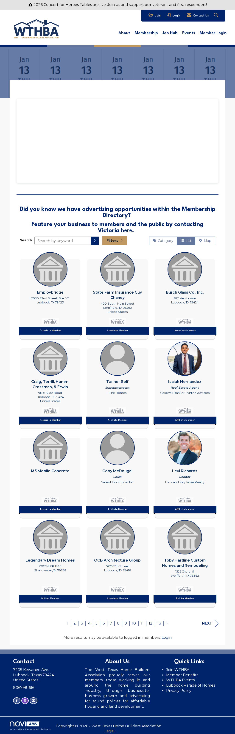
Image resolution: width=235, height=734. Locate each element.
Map (206, 241)
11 (142, 623)
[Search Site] (217, 16)
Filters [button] (112, 240)
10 (134, 623)
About (124, 33)
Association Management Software (30, 729)
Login (167, 637)
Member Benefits (182, 675)
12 (150, 623)
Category (164, 241)
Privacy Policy (179, 690)
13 (159, 623)
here (126, 231)
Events (188, 33)
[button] (95, 241)
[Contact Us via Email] (33, 700)
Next (207, 623)
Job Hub (170, 33)
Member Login (213, 33)
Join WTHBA (177, 670)
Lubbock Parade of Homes (190, 685)
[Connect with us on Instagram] (25, 700)
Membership (146, 33)
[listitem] (50, 294)
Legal (109, 731)
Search (26, 240)
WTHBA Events (180, 680)
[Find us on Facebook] (16, 700)
